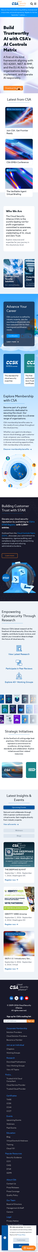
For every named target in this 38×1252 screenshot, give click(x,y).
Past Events (11, 1128)
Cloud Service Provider (16, 1085)
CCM (9, 1161)
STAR (9, 1169)
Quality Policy (12, 1195)
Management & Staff (15, 1208)
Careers (10, 1212)
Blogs (19, 836)
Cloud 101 (11, 1148)
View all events (9, 824)
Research (11, 1058)
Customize (21, 1240)
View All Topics (13, 1069)
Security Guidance (14, 1157)
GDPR (9, 1173)
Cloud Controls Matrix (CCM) (18, 534)
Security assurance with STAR (12, 263)
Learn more (11, 341)
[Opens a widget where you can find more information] (28, 1248)
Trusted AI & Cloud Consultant (14, 1080)
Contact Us (11, 1183)
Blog (8, 1137)
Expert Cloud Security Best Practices (31, 278)
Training (26, 336)
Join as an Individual (15, 1045)
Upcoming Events (14, 1120)
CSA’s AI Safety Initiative (11, 270)
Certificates (12, 1096)
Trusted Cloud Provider (16, 1089)
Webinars (19, 830)
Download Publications (16, 1062)
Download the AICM (13, 88)
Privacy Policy (21, 1235)
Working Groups (13, 1053)
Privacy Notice (13, 1221)
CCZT (9, 1111)
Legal (9, 1217)
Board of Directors (14, 1204)
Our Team (11, 1200)
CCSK (9, 1103)
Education (11, 1133)
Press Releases (13, 1187)
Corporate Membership (17, 1028)
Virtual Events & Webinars (17, 1141)
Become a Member (14, 1040)
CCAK (9, 1107)
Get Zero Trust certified (11, 277)
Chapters (10, 1049)
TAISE (9, 1099)
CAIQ (9, 1165)
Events (10, 1116)
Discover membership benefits (16, 449)
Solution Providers (14, 1032)
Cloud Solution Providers (17, 1036)
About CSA (11, 1180)
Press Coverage (13, 1191)
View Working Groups (15, 1065)
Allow (21, 1246)
